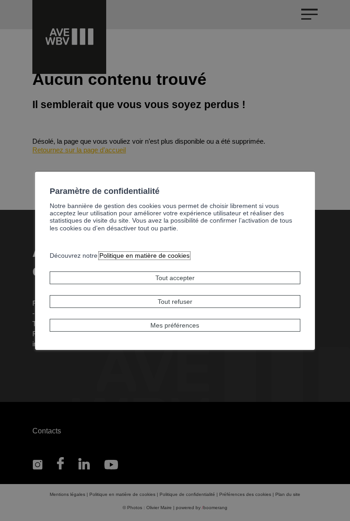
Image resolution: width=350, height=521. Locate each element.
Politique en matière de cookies (144, 255)
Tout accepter (175, 277)
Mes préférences (174, 325)
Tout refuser (175, 301)
